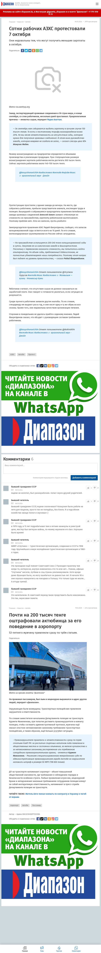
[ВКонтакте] (29, 50)
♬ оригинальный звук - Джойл (34, 175)
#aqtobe (66, 172)
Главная (12, 22)
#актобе (57, 172)
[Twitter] (26, 50)
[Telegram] (40, 50)
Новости (20, 22)
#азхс (72, 172)
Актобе (28, 22)
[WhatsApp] (37, 50)
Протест (31, 354)
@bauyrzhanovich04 (28, 172)
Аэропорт (14, 805)
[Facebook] (22, 50)
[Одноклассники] (33, 50)
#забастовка (45, 172)
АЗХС (12, 354)
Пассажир (36, 805)
